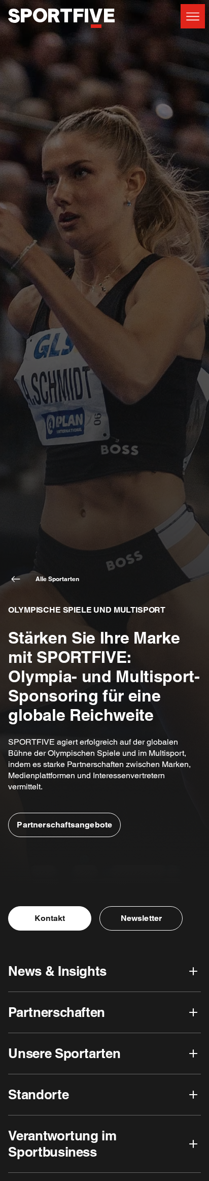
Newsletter (141, 918)
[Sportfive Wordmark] (61, 33)
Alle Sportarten (57, 579)
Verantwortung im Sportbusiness (62, 1144)
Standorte (38, 1094)
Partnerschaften (56, 1012)
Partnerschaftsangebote (64, 824)
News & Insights (57, 971)
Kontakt (49, 918)
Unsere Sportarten (64, 1053)
